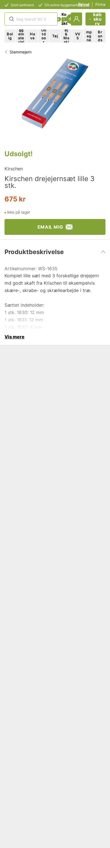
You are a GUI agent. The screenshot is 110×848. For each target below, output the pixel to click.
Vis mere (15, 337)
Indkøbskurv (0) (97, 18)
